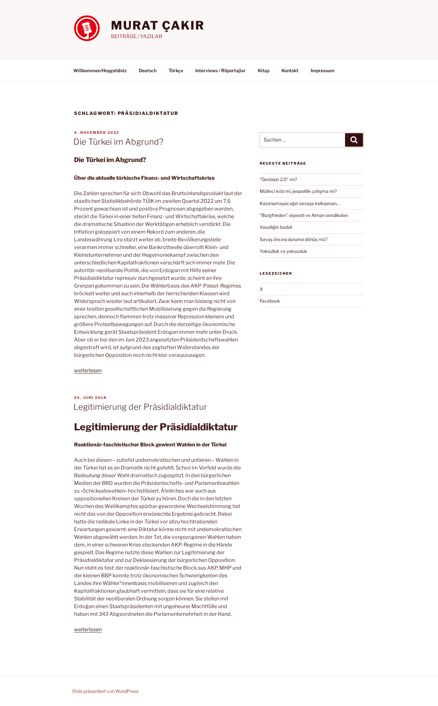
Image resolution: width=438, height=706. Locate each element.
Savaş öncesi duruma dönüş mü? (293, 239)
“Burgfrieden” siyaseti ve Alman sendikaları (304, 215)
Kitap (263, 70)
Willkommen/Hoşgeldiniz (100, 70)
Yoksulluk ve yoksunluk (283, 251)
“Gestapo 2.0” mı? (278, 179)
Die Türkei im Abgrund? (118, 142)
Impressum (322, 70)
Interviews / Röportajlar (220, 70)
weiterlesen (88, 370)
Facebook (270, 301)
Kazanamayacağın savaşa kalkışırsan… (300, 203)
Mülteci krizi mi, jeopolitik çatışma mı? (298, 191)
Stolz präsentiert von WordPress (105, 691)
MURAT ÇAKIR (158, 25)
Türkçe (176, 70)
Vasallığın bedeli (276, 227)
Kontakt (290, 70)
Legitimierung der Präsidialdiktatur (140, 407)
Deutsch (147, 70)
